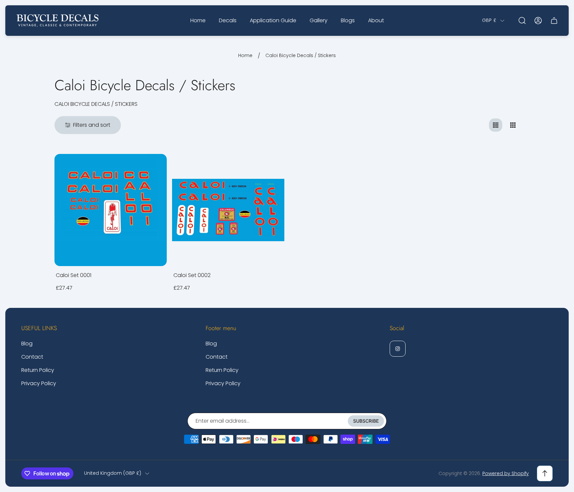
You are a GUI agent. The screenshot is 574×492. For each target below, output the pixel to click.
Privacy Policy (38, 383)
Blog (27, 343)
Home (245, 56)
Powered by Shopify (505, 473)
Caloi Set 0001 (73, 275)
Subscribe (366, 421)
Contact (32, 357)
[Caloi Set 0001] (110, 210)
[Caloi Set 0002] (228, 210)
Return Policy (37, 370)
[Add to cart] (153, 167)
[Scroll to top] (545, 473)
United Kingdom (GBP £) (112, 473)
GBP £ (489, 21)
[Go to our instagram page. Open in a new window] (398, 349)
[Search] (522, 20)
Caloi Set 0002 (192, 275)
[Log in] (538, 20)
